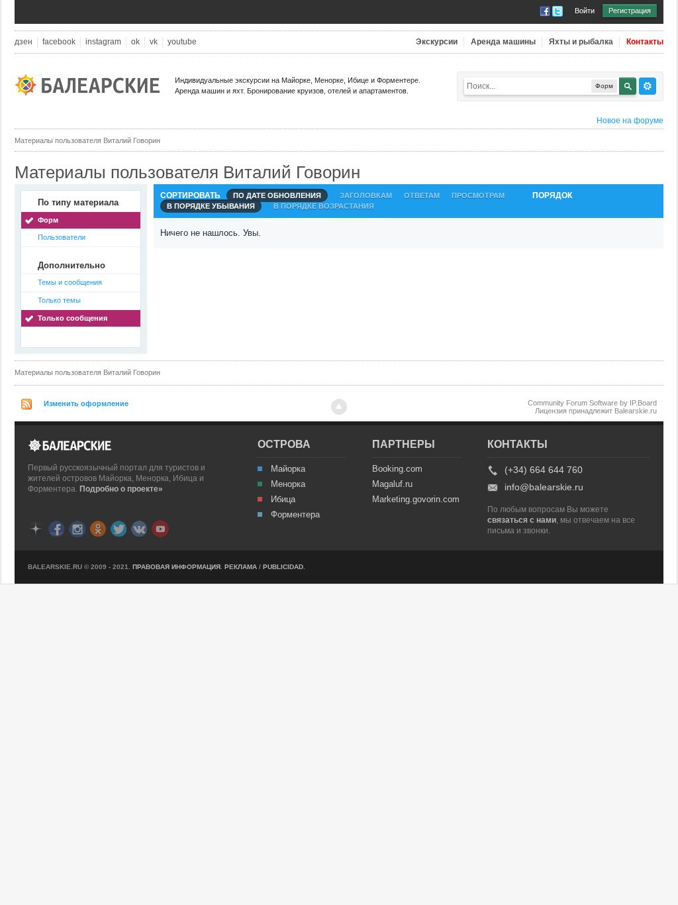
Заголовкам (366, 195)
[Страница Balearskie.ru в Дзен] (36, 528)
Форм (48, 220)
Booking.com (397, 469)
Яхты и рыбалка (581, 42)
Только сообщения (72, 318)
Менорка (288, 484)
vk (154, 42)
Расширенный (647, 86)
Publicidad (283, 566)
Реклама (240, 566)
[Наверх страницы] (339, 407)
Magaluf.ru (392, 484)
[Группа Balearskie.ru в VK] (139, 528)
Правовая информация (176, 566)
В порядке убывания (211, 206)
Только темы (59, 300)
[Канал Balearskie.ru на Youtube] (160, 528)
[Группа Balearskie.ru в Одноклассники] (98, 528)
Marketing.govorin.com (415, 499)
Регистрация (629, 11)
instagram (103, 42)
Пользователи (61, 237)
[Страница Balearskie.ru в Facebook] (56, 528)
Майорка (288, 469)
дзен (23, 42)
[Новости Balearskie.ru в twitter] (118, 528)
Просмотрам (478, 195)
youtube (182, 42)
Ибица (283, 499)
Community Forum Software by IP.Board (592, 403)
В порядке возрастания (323, 206)
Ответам (422, 195)
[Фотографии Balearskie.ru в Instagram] (77, 528)
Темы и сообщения (70, 282)
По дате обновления (277, 195)
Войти (585, 11)
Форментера (295, 514)
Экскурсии (437, 42)
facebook (58, 42)
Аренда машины (503, 42)
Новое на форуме (630, 120)
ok (135, 42)
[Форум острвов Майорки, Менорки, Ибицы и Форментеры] (91, 84)
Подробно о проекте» (121, 489)
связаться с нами (521, 520)
